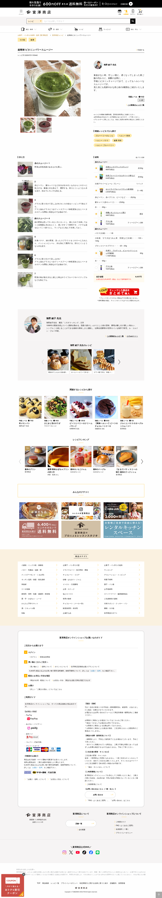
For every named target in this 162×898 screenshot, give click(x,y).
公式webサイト (132, 336)
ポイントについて (61, 666)
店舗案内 (113, 883)
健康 (32, 39)
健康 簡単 (118, 140)
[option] (52, 88)
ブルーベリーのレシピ (104, 135)
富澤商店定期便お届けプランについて (85, 666)
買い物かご (34, 666)
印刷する (141, 50)
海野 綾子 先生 (110, 64)
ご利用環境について (94, 784)
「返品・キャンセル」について (98, 767)
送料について (47, 666)
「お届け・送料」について (36, 779)
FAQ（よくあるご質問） (125, 825)
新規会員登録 (45, 657)
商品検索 (45, 883)
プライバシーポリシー (124, 832)
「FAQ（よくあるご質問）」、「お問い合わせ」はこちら (108, 800)
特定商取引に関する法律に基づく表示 (94, 883)
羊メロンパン (24, 423)
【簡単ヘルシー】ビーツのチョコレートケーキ (106, 424)
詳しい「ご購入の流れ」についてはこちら (46, 689)
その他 (22, 39)
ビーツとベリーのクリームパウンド (81, 424)
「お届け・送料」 (95, 670)
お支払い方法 (58, 680)
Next (119, 362)
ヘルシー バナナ (101, 140)
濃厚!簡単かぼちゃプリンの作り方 (58, 470)
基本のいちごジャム (78, 469)
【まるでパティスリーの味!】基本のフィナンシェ (126, 470)
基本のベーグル (99, 469)
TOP (38, 883)
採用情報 (121, 883)
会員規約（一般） (122, 829)
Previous (43, 362)
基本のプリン (30, 469)
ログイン (33, 657)
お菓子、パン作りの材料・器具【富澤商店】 (33, 35)
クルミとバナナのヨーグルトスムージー (131, 424)
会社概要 (82, 829)
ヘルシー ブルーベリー (104, 145)
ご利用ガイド (121, 822)
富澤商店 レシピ (57, 35)
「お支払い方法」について (59, 779)
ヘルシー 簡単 (124, 135)
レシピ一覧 (55, 883)
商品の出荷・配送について (40, 680)
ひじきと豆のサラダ (52, 423)
